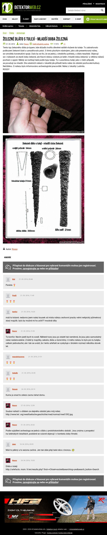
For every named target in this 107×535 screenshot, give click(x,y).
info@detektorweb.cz (76, 529)
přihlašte (53, 268)
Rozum (14, 389)
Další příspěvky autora (41, 44)
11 (64, 44)
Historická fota (34, 26)
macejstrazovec (18, 357)
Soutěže (54, 19)
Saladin (15, 373)
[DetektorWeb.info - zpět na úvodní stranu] (22, 8)
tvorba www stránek (65, 533)
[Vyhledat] (102, 10)
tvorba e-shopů (52, 533)
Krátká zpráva (8, 26)
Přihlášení (87, 4)
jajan (14, 444)
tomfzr (14, 312)
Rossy (26, 44)
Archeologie (67, 26)
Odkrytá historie (52, 26)
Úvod (5, 19)
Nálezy (15, 19)
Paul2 (14, 295)
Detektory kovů (52, 529)
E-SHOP (78, 19)
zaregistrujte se (31, 268)
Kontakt (66, 19)
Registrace (100, 4)
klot (13, 279)
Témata (21, 26)
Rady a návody (40, 19)
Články (26, 19)
